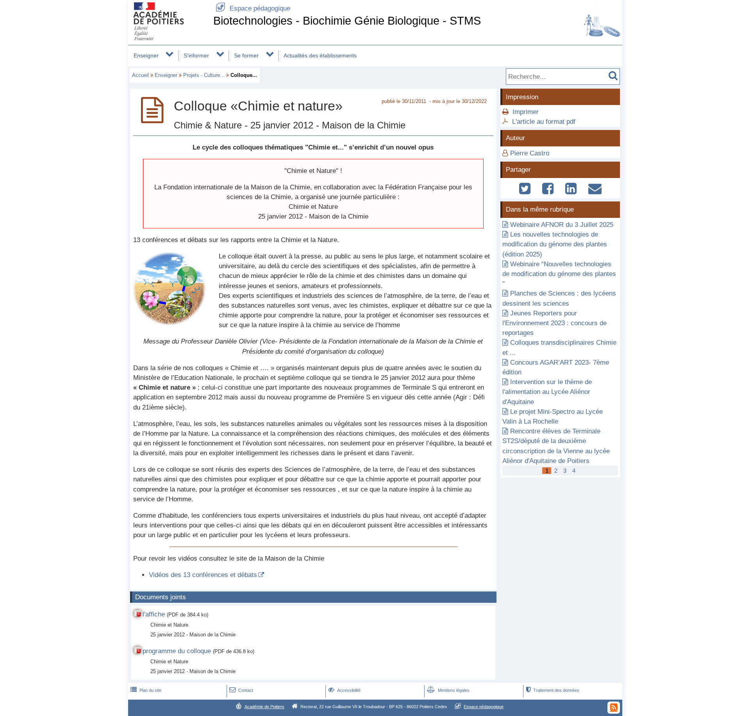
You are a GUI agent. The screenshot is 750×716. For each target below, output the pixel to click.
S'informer (196, 55)
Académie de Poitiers (264, 706)
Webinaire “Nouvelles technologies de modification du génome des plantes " (559, 273)
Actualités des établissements (320, 55)
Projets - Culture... (204, 75)
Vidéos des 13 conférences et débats (203, 575)
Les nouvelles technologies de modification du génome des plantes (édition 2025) (554, 244)
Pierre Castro (529, 153)
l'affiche (154, 614)
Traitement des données (552, 690)
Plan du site (145, 690)
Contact (241, 690)
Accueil (140, 75)
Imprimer (525, 112)
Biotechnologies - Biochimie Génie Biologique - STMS (347, 20)
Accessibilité (344, 690)
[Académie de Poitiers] (169, 38)
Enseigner (146, 55)
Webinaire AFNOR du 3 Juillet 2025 (561, 224)
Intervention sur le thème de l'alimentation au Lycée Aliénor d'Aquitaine (547, 391)
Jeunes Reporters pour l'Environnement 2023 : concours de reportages (554, 323)
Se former (246, 55)
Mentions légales (448, 690)
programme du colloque (177, 651)
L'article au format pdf (543, 121)
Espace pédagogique (253, 8)
